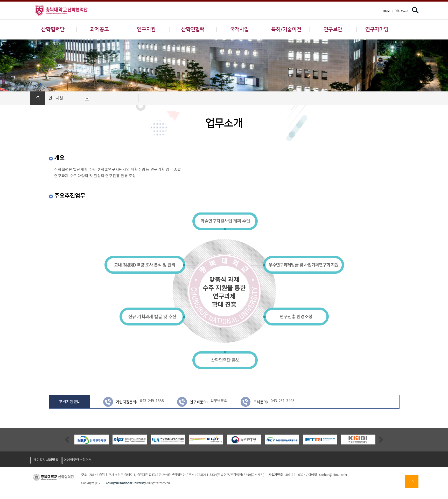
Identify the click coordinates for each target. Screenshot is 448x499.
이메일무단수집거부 (78, 460)
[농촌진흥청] (244, 440)
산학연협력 (193, 29)
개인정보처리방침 (45, 460)
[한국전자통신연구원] (320, 440)
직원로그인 (401, 11)
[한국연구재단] (91, 440)
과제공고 (99, 29)
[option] (91, 439)
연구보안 (333, 29)
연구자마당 (377, 29)
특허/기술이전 (286, 29)
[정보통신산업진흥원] (130, 440)
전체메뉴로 (13, 4)
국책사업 (239, 29)
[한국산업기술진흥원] (206, 440)
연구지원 (146, 29)
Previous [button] (67, 439)
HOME (387, 11)
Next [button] (381, 439)
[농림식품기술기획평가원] (282, 440)
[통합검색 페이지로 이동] (415, 11)
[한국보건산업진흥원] (358, 440)
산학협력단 (53, 29)
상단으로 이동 (411, 481)
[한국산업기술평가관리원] (168, 440)
